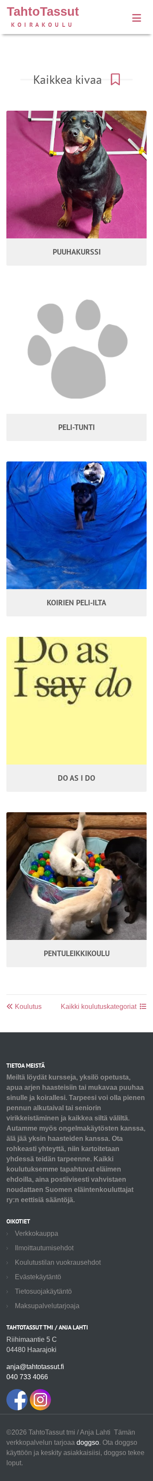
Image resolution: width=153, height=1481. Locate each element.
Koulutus (27, 1006)
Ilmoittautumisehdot (44, 1248)
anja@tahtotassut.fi (35, 1366)
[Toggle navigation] (136, 18)
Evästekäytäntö (38, 1276)
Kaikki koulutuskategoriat (98, 1006)
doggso (87, 1442)
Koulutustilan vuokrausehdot (58, 1262)
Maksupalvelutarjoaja (47, 1305)
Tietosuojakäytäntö (43, 1291)
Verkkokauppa (36, 1233)
